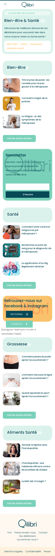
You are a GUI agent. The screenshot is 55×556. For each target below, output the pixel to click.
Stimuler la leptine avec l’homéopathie (34, 446)
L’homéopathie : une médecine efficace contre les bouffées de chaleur (36, 466)
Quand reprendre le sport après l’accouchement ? (36, 394)
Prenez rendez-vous (25, 532)
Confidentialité (33, 551)
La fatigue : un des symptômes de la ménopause (31, 120)
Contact (43, 532)
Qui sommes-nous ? (27, 539)
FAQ (9, 532)
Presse (47, 551)
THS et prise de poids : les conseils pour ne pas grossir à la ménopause (36, 83)
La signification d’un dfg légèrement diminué (35, 265)
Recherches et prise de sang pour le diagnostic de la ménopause (36, 248)
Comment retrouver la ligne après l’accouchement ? (37, 376)
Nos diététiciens (27, 536)
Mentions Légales (13, 551)
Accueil (12, 13)
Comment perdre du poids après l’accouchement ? (36, 358)
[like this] (6, 82)
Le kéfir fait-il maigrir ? (34, 481)
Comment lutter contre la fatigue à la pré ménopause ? (36, 230)
